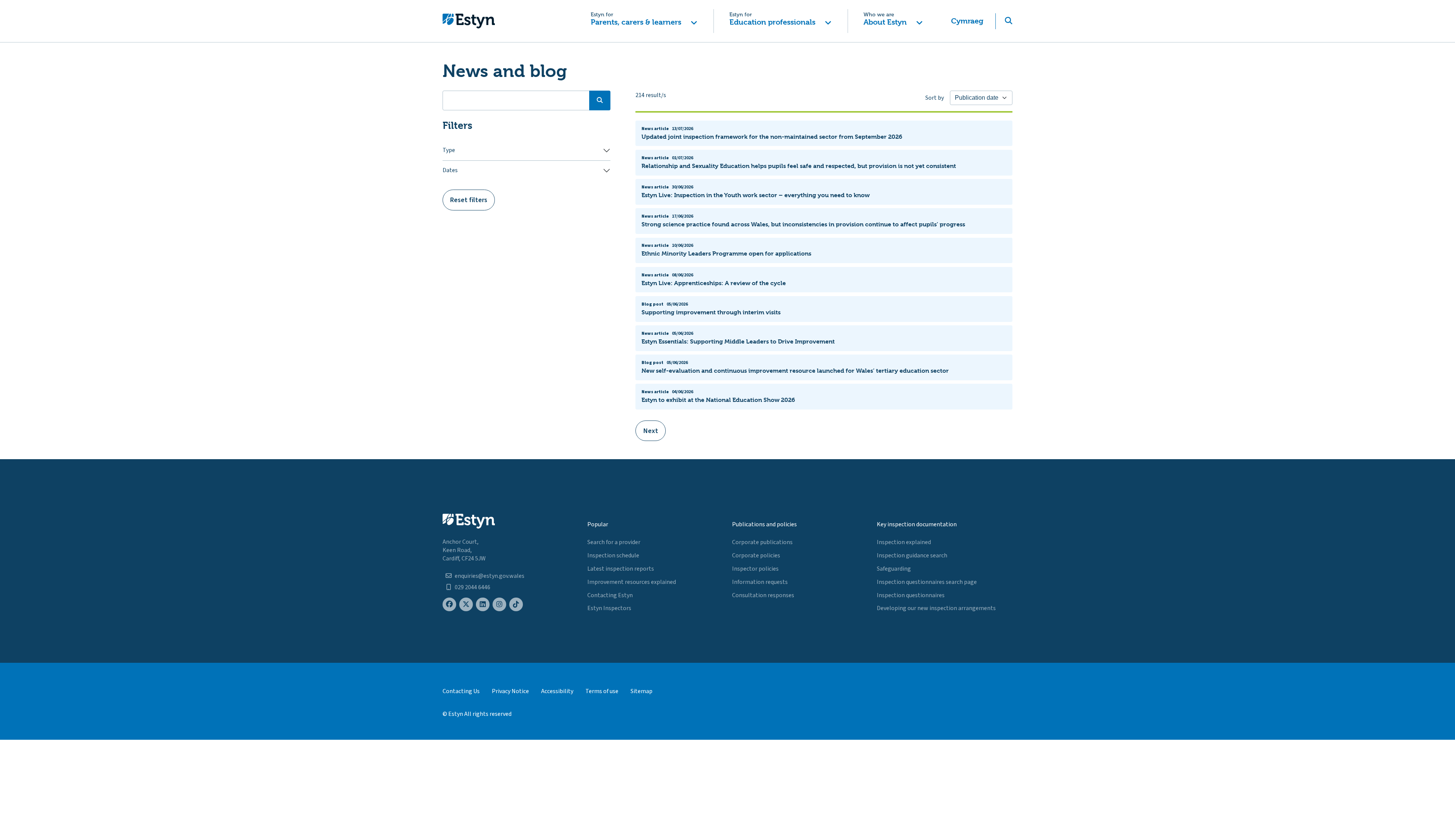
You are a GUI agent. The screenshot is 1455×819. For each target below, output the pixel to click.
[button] (644, 21)
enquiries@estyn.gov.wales (489, 576)
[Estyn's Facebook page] (449, 604)
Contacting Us (461, 691)
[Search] (599, 100)
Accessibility (557, 691)
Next (650, 431)
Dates (450, 170)
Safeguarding (894, 569)
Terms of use (601, 691)
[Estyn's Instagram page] (499, 604)
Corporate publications (762, 542)
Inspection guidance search (912, 555)
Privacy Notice (510, 691)
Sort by (934, 98)
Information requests (760, 582)
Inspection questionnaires (911, 595)
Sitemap (641, 691)
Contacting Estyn (610, 595)
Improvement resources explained (631, 582)
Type (449, 150)
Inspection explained (904, 542)
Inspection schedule (613, 555)
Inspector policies (755, 569)
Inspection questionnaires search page (927, 582)
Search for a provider (613, 542)
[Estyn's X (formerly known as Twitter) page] (466, 604)
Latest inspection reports (620, 569)
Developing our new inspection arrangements (936, 608)
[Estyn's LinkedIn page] (483, 604)
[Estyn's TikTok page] (516, 604)
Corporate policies (756, 555)
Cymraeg (967, 21)
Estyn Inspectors (609, 608)
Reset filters (468, 200)
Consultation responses (763, 595)
